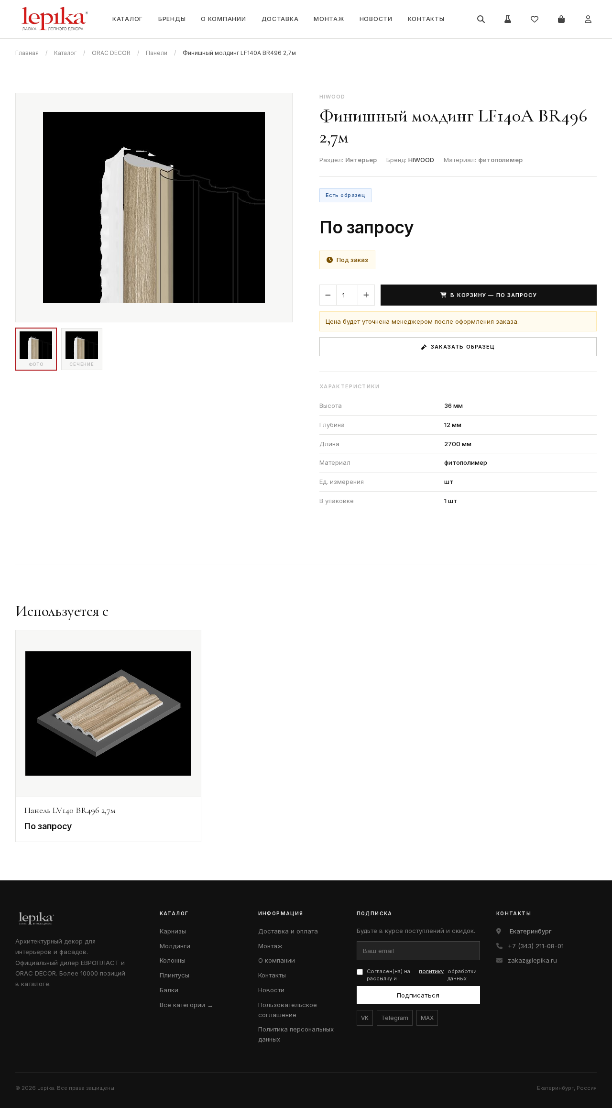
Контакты (426, 18)
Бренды (172, 18)
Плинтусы (174, 975)
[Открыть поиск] (481, 19)
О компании (223, 18)
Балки (169, 990)
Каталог (127, 18)
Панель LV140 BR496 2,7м (69, 810)
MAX (427, 1017)
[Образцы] (507, 19)
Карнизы (173, 931)
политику (431, 971)
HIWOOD (421, 160)
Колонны (173, 960)
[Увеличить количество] (366, 295)
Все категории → (186, 1005)
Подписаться (418, 995)
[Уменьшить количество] (328, 295)
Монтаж (329, 18)
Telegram (394, 1017)
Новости (376, 18)
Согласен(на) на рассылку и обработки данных (422, 975)
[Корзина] (561, 19)
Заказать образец (463, 346)
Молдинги (175, 946)
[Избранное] (534, 19)
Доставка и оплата (288, 931)
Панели (156, 52)
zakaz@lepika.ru (532, 960)
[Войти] (588, 19)
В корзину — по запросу (493, 295)
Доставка (280, 18)
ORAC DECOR (111, 52)
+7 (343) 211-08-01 (536, 946)
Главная (27, 52)
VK (365, 1017)
